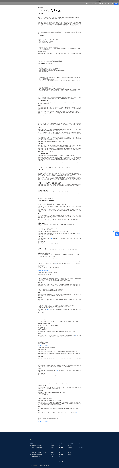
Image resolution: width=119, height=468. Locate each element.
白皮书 (60, 452)
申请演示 (116, 3)
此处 (80, 233)
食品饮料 (52, 454)
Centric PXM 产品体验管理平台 (35, 456)
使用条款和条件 (70, 447)
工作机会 (69, 452)
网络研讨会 (61, 461)
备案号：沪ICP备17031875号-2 (35, 465)
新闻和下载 (101, 3)
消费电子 (52, 458)
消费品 (52, 450)
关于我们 (69, 450)
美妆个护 (52, 456)
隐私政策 (69, 445)
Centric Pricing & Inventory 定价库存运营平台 (38, 450)
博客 (59, 450)
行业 (92, 3)
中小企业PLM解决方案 (34, 458)
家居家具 (52, 452)
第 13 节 (60, 220)
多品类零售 (52, 447)
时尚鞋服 (52, 445)
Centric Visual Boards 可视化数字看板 (36, 454)
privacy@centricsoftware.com (43, 246)
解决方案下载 (61, 454)
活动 (105, 3)
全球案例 (96, 3)
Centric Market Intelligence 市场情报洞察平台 (38, 452)
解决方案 (87, 3)
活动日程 (60, 458)
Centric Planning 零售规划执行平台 (36, 447)
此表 (51, 238)
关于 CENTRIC (110, 3)
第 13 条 (73, 193)
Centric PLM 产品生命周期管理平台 (36, 445)
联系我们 (69, 454)
